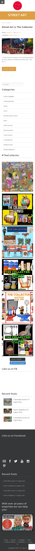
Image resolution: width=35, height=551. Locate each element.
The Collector (23, 548)
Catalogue (21, 540)
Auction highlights (9, 96)
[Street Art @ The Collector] (17, 46)
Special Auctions (8, 130)
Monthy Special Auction (11, 116)
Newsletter (21, 542)
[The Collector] (17, 5)
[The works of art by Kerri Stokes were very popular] (17, 177)
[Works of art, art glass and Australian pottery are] (17, 340)
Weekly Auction (8, 145)
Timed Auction (8, 135)
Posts (29, 540)
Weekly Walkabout (9, 149)
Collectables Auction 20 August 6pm (14, 491)
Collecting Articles (9, 101)
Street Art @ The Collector (17, 27)
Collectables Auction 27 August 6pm (14, 481)
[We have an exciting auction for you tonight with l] (17, 242)
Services (13, 540)
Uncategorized (8, 140)
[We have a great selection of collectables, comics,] (17, 209)
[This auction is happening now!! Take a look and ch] (17, 275)
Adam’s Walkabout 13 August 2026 (14, 495)
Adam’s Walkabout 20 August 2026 (14, 486)
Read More (8, 69)
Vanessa (9, 32)
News (15, 35)
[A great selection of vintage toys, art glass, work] (17, 307)
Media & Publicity (10, 542)
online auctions (8, 125)
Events (11, 35)
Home (3, 22)
